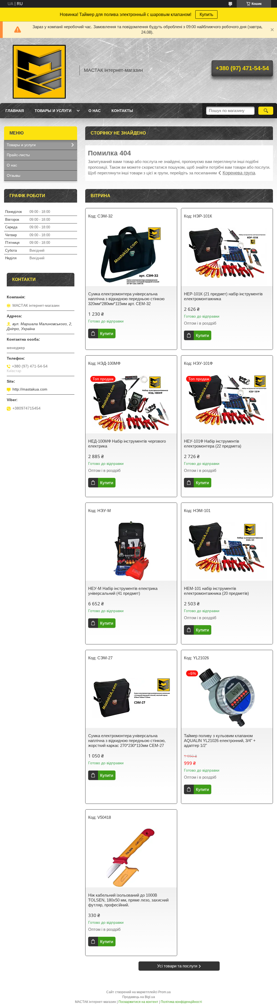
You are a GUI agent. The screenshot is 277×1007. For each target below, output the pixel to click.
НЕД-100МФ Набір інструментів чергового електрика (127, 443)
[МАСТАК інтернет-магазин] (39, 70)
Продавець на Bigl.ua (138, 997)
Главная (14, 110)
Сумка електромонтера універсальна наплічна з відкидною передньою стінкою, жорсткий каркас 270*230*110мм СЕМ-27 (127, 740)
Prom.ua (164, 992)
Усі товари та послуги (177, 966)
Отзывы (13, 175)
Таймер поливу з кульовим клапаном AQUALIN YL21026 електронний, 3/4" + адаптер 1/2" (220, 740)
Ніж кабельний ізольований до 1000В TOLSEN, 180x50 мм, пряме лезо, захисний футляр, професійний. (128, 900)
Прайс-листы (18, 155)
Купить (206, 14)
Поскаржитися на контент (138, 1002)
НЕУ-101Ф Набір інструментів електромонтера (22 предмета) (212, 443)
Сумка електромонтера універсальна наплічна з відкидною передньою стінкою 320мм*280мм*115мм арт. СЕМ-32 (126, 299)
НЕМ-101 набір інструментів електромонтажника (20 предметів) (216, 591)
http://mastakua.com (29, 389)
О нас (94, 110)
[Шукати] (265, 111)
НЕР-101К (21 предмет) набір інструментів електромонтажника (223, 296)
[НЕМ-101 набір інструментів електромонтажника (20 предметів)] (227, 551)
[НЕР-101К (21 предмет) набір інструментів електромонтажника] (227, 256)
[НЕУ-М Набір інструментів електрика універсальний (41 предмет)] (131, 551)
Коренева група (239, 172)
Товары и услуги (53, 110)
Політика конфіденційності (181, 1002)
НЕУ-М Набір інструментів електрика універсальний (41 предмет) (122, 591)
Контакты (122, 110)
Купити (106, 333)
